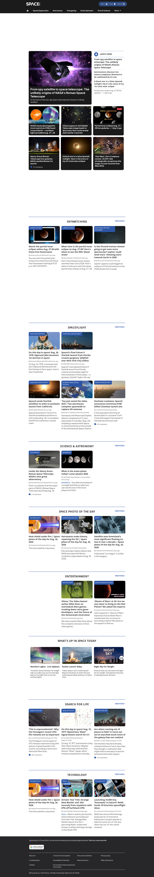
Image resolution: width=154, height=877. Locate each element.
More (117, 10)
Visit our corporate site (97, 840)
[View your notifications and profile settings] (115, 4)
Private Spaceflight (103, 382)
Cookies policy (34, 860)
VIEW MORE (119, 221)
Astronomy (58, 10)
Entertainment (87, 10)
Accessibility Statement (61, 860)
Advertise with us (82, 860)
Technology (35, 518)
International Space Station (70, 383)
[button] (121, 4)
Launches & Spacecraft (71, 334)
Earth (97, 518)
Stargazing (71, 10)
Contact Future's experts (61, 856)
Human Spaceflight (70, 518)
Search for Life (36, 710)
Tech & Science (104, 10)
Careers (32, 865)
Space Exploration (41, 10)
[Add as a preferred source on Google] (36, 847)
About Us (32, 856)
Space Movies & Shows (104, 583)
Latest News (106, 54)
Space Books (67, 583)
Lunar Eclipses (35, 228)
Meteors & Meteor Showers (102, 229)
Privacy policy (105, 856)
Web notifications (107, 860)
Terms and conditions (84, 856)
